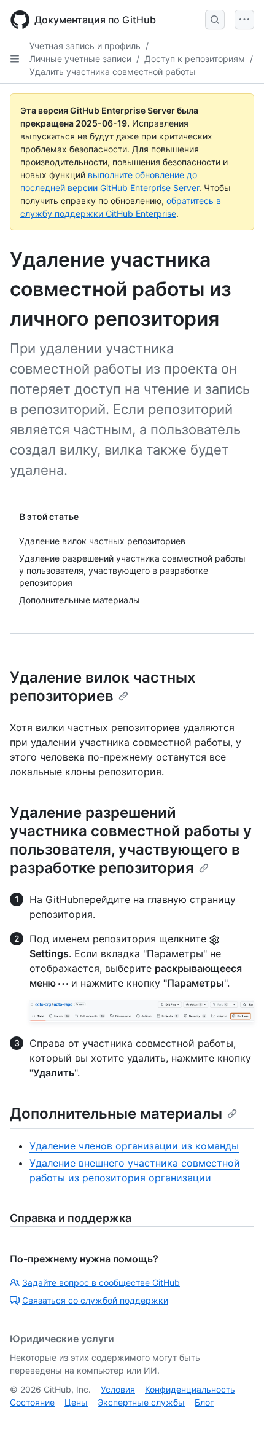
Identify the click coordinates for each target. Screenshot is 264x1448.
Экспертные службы (141, 1402)
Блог (204, 1402)
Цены (76, 1402)
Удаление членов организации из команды (134, 1146)
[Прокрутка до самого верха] (237, 1421)
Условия (118, 1389)
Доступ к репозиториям (194, 58)
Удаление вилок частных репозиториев (103, 686)
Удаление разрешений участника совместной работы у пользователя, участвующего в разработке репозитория (131, 840)
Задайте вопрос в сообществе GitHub (101, 1282)
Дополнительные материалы (116, 1113)
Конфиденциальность (190, 1389)
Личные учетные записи (80, 58)
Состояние (32, 1402)
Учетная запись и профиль (85, 46)
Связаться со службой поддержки (95, 1300)
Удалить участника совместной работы (112, 71)
